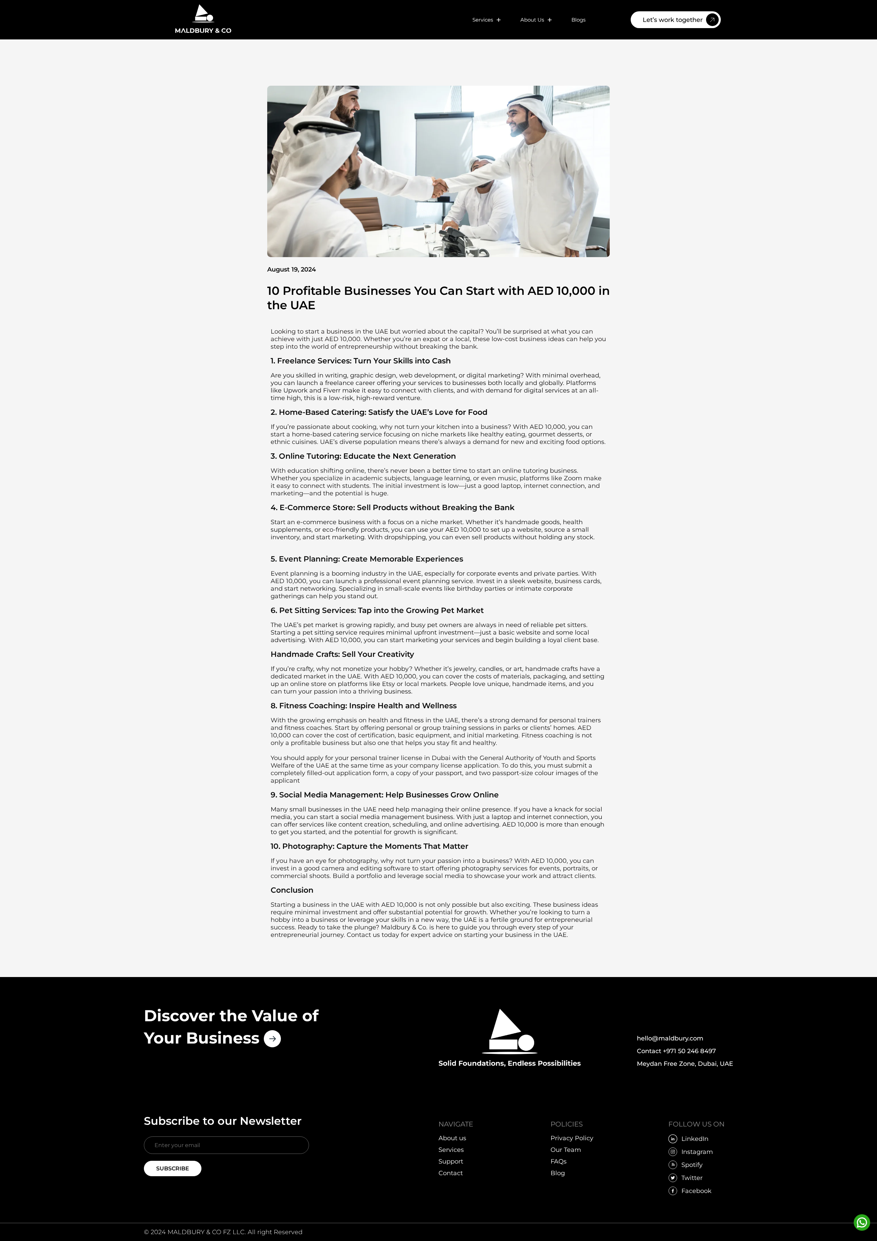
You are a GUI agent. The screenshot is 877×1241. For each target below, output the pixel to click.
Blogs (578, 19)
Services (482, 19)
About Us (532, 19)
